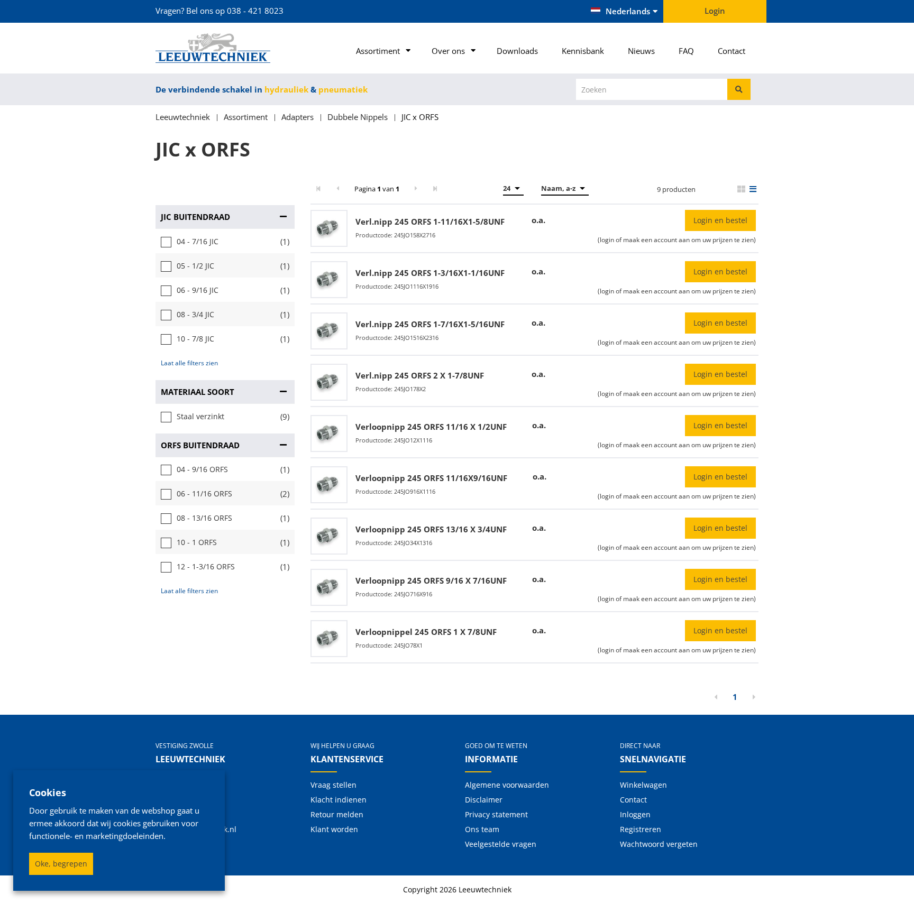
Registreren (640, 829)
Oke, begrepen (61, 864)
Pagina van (376, 188)
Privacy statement (496, 814)
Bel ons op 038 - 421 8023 (235, 10)
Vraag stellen (333, 785)
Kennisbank (583, 50)
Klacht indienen (338, 800)
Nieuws (641, 50)
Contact (731, 50)
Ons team (482, 829)
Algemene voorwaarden (507, 785)
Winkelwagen (643, 785)
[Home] (225, 48)
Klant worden (334, 829)
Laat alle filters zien (189, 362)
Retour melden (336, 814)
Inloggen (635, 814)
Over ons (448, 50)
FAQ (686, 50)
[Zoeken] (739, 89)
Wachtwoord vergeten (659, 844)
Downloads (517, 50)
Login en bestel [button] (720, 220)
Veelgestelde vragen (500, 844)
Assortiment (378, 50)
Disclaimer (483, 800)
